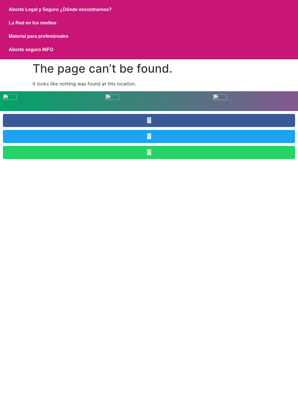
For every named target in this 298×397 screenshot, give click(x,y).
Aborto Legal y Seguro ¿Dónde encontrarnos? (60, 9)
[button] (149, 120)
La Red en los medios (32, 22)
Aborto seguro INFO (31, 49)
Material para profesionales (38, 36)
